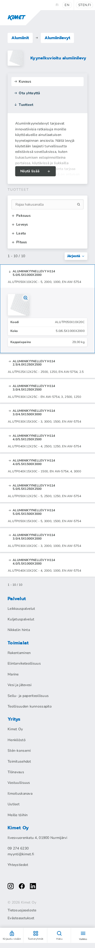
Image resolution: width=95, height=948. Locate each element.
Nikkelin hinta (19, 629)
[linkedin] (33, 886)
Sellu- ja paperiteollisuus (28, 695)
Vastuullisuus (19, 782)
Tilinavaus (16, 772)
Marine (13, 674)
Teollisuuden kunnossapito (30, 706)
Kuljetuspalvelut (21, 619)
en (67, 5)
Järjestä (73, 256)
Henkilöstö (17, 740)
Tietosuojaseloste (22, 910)
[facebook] (22, 886)
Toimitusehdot (19, 761)
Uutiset (14, 804)
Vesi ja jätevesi (19, 685)
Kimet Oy (15, 729)
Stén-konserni (19, 750)
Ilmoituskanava (20, 793)
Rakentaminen (19, 652)
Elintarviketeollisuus (24, 663)
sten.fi (84, 5)
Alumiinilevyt (57, 38)
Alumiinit (20, 38)
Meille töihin (18, 815)
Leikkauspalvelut (21, 608)
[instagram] (11, 886)
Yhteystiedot (18, 864)
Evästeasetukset (21, 918)
